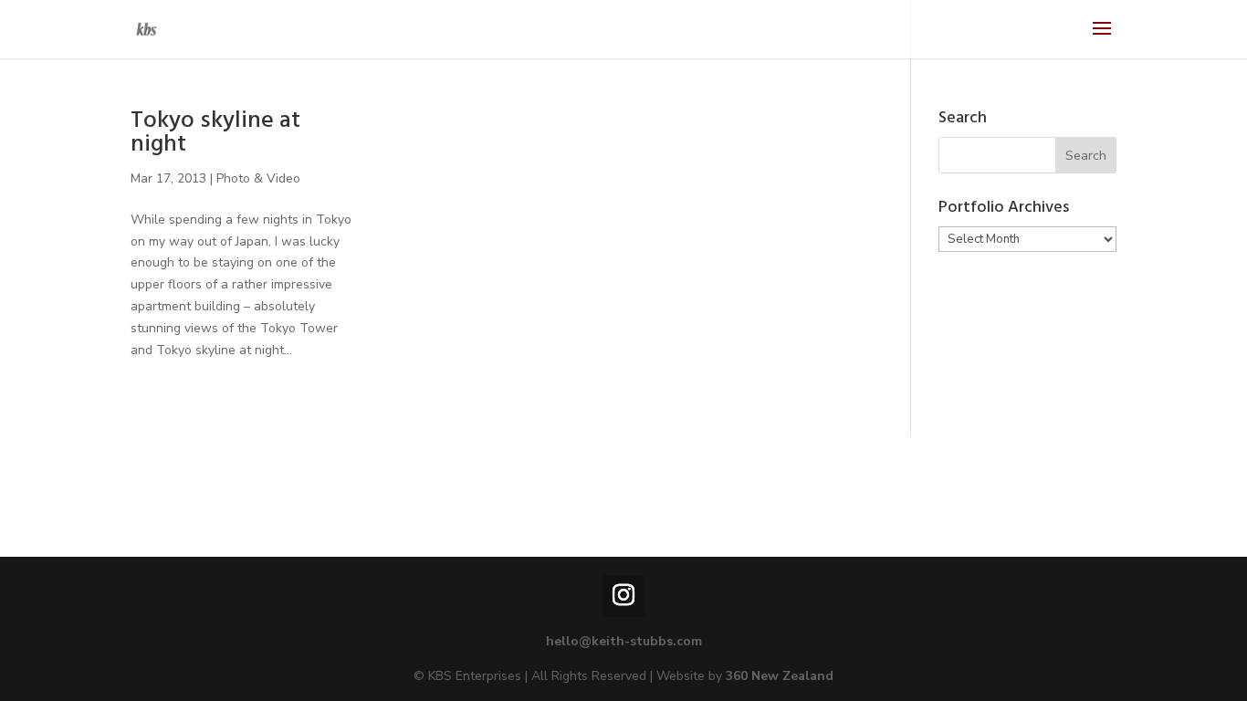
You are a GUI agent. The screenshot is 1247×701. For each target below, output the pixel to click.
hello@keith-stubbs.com (624, 641)
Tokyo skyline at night (215, 134)
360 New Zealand (779, 676)
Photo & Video (258, 178)
